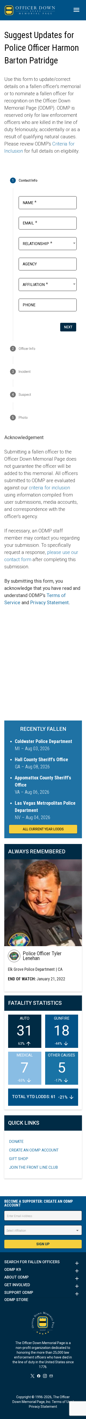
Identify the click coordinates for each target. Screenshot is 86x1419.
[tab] (43, 180)
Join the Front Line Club (33, 1167)
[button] (43, 1263)
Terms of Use (62, 1402)
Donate (16, 1141)
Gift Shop (18, 1158)
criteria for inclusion (49, 488)
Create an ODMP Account (34, 1150)
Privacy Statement (49, 602)
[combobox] (49, 243)
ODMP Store (16, 1300)
